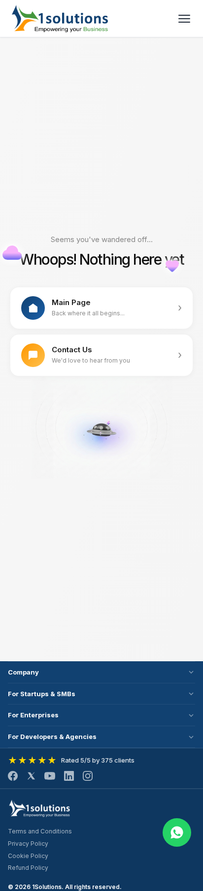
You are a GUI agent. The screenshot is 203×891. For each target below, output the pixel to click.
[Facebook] (13, 776)
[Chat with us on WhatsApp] (177, 832)
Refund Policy (28, 867)
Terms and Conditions (40, 831)
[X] (31, 775)
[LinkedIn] (69, 776)
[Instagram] (88, 776)
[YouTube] (49, 775)
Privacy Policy (28, 843)
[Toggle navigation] (184, 19)
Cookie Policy (28, 856)
